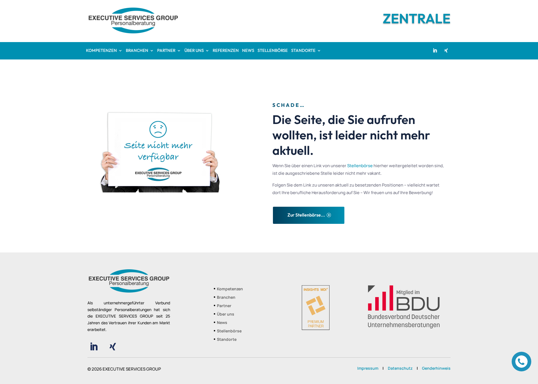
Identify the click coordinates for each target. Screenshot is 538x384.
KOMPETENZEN (101, 51)
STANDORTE (303, 51)
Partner (224, 306)
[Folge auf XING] (446, 50)
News (222, 323)
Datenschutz (400, 368)
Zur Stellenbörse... (306, 215)
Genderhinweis (436, 368)
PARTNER (166, 51)
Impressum (367, 368)
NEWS (248, 51)
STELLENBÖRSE (273, 51)
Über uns (225, 314)
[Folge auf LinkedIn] (434, 50)
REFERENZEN (226, 51)
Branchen (226, 297)
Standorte (226, 339)
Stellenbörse (360, 166)
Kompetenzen (230, 289)
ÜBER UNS (194, 51)
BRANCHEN (137, 51)
